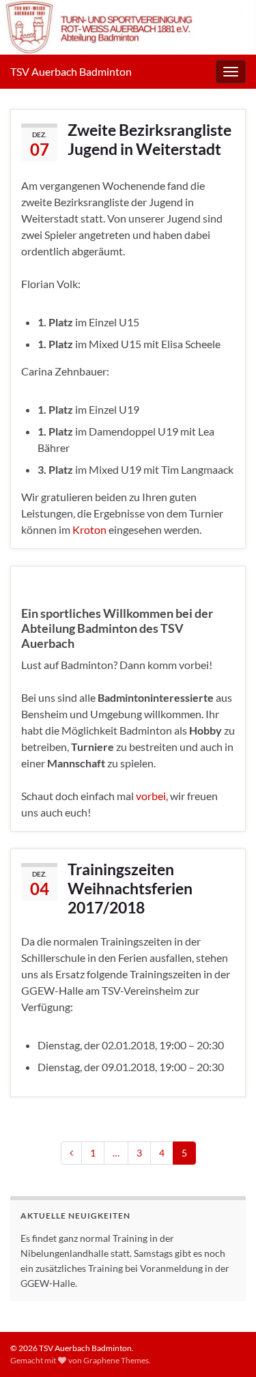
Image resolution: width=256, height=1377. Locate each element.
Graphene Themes (116, 1360)
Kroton (89, 529)
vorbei (151, 795)
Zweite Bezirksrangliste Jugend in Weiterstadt (149, 139)
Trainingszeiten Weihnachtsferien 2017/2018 (130, 888)
